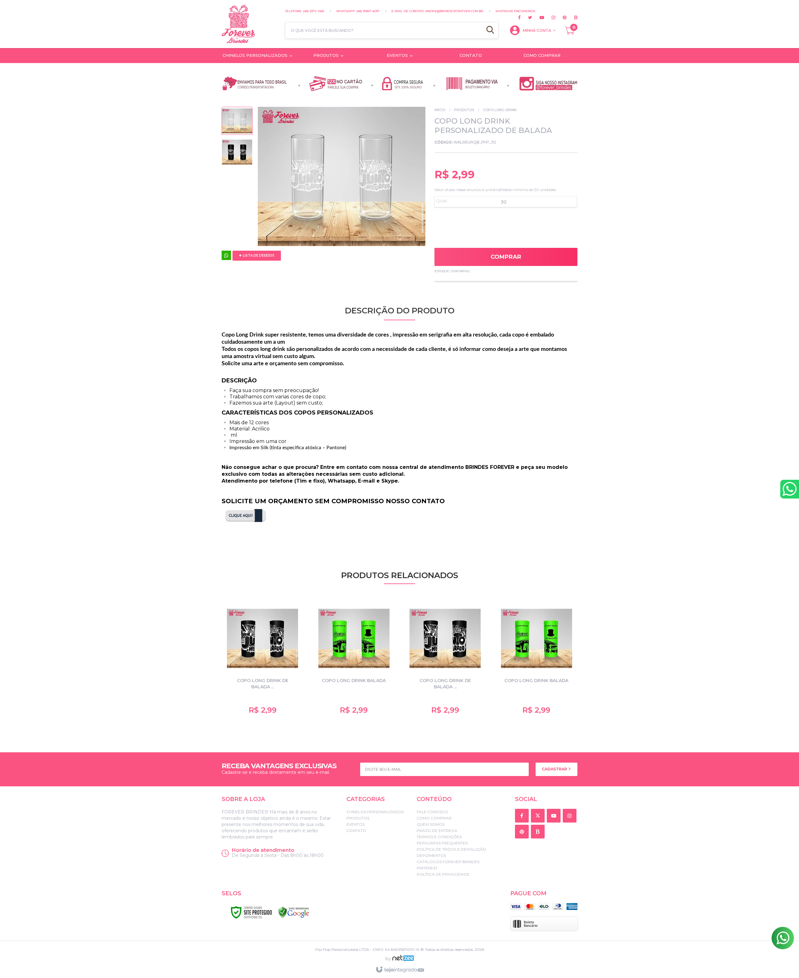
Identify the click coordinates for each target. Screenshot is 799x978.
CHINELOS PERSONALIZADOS (375, 811)
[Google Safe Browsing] (293, 912)
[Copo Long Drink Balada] (354, 660)
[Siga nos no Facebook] (519, 17)
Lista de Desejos (258, 255)
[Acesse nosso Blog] (571, 17)
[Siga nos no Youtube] (538, 17)
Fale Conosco (432, 811)
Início (439, 110)
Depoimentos (431, 855)
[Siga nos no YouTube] (555, 816)
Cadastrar (555, 769)
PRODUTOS (464, 110)
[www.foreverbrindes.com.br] (250, 24)
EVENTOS (355, 824)
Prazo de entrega (437, 830)
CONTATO (356, 830)
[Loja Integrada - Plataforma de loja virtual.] (399, 970)
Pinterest (427, 868)
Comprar (506, 256)
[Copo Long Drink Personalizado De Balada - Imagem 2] (237, 153)
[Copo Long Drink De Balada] (262, 660)
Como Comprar (434, 818)
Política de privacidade (443, 874)
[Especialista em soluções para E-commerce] (403, 961)
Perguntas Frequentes (442, 843)
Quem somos (430, 824)
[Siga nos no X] (526, 17)
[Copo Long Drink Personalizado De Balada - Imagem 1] (237, 122)
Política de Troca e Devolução (451, 849)
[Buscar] (490, 30)
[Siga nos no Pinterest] (560, 17)
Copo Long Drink (500, 110)
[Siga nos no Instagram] (549, 17)
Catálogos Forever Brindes (448, 861)
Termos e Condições (439, 836)
